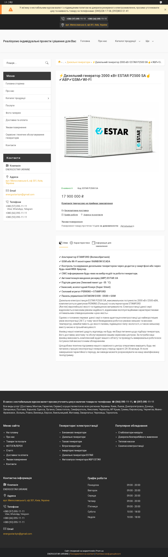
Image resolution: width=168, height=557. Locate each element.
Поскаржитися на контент (82, 554)
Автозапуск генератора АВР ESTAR (81, 459)
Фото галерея (13, 113)
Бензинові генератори (74, 432)
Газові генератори (72, 441)
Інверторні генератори (74, 450)
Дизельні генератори (78, 62)
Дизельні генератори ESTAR (77, 455)
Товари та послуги (16, 441)
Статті (9, 450)
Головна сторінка (15, 83)
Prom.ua (100, 551)
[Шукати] (47, 63)
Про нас (102, 41)
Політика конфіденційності (108, 554)
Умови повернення (16, 127)
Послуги (10, 105)
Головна (85, 41)
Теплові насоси (126, 441)
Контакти (11, 145)
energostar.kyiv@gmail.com (20, 194)
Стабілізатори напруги (130, 432)
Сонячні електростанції (131, 446)
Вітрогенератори (71, 446)
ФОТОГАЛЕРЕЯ (14, 446)
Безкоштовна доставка (76, 210)
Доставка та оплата (17, 120)
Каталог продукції (125, 41)
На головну (12, 432)
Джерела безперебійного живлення (138, 437)
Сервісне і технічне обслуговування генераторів (25, 136)
